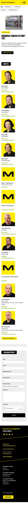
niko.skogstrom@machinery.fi (8, 334)
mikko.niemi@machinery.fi (7, 91)
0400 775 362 (4, 138)
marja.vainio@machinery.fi (7, 140)
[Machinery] (8, 2)
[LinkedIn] (4, 434)
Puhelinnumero (6, 377)
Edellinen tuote (6, 32)
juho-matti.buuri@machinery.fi (8, 308)
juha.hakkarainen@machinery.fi (8, 234)
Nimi (4, 359)
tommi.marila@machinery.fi (7, 258)
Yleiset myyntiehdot (7, 456)
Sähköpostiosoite (7, 371)
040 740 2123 (4, 90)
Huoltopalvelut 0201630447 (7, 209)
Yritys (5, 365)
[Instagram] (12, 434)
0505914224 (4, 256)
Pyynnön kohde (6, 383)
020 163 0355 (4, 187)
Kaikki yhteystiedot (9, 338)
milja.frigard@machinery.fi (7, 164)
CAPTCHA (5, 404)
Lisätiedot (5, 389)
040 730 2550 (4, 162)
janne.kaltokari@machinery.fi (8, 116)
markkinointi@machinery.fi (9, 445)
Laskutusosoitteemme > (8, 449)
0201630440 (4, 280)
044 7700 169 (4, 114)
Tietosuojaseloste (7, 453)
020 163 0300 (6, 444)
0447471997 (4, 306)
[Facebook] (6, 434)
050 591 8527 (4, 332)
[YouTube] (9, 434)
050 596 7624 (4, 232)
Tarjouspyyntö (7, 52)
